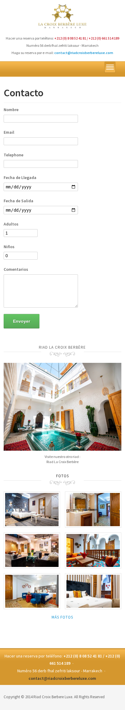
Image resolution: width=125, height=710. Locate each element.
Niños (9, 246)
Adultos (11, 224)
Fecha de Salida (18, 200)
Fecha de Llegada (20, 177)
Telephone (13, 155)
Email (9, 132)
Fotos (62, 475)
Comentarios (16, 269)
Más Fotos (62, 617)
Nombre (11, 109)
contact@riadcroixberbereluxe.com (83, 52)
